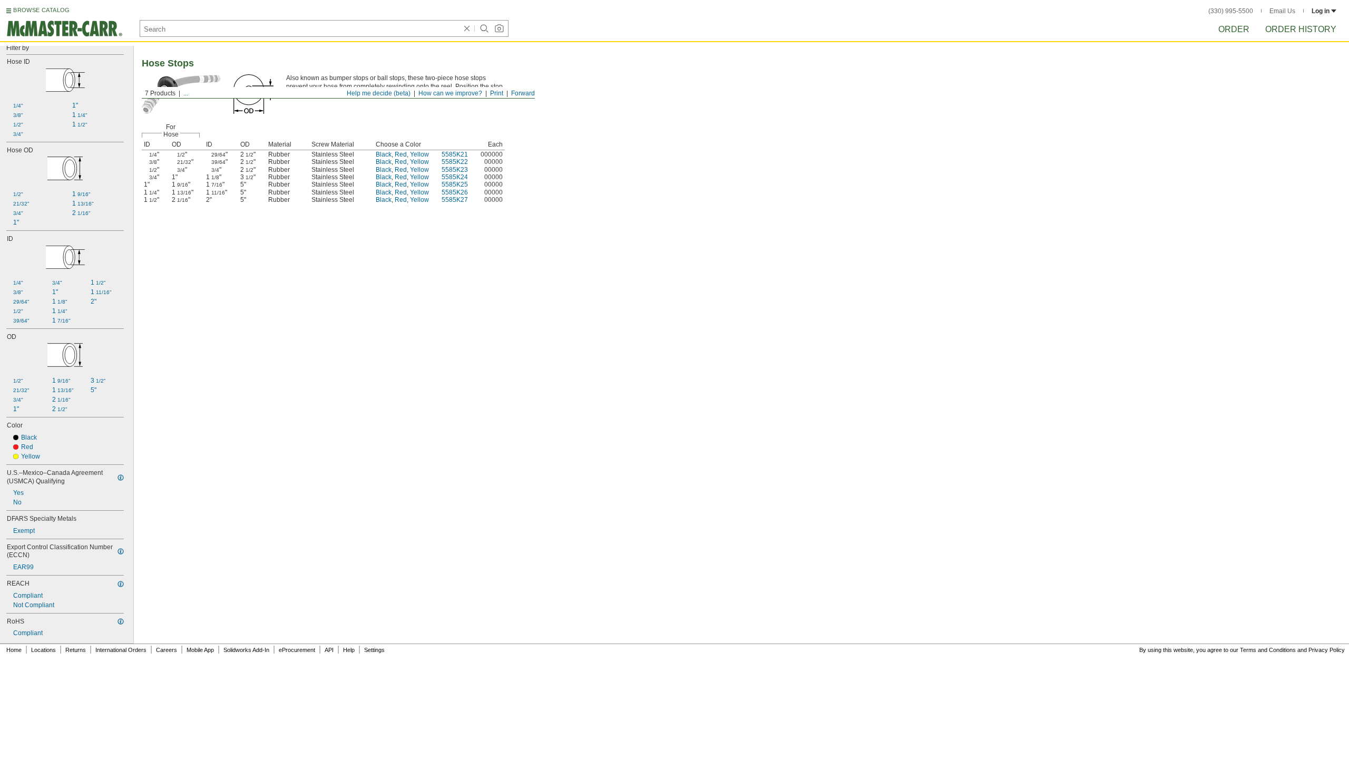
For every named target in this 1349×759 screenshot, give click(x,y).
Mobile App (200, 650)
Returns (75, 650)
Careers (166, 650)
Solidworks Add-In (246, 650)
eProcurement (297, 650)
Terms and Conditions (1268, 650)
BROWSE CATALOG (41, 10)
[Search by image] (499, 28)
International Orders (120, 650)
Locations (43, 650)
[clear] (467, 28)
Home (14, 650)
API (329, 650)
